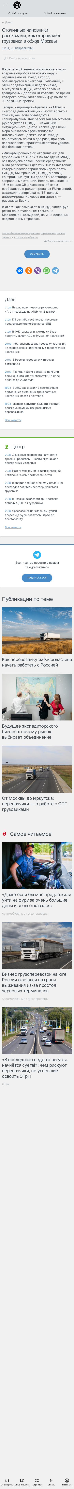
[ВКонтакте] (19, 270)
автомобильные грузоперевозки (21, 233)
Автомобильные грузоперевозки (25, 913)
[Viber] (37, 270)
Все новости (13, 420)
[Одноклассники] (28, 270)
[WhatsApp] (46, 270)
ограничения (48, 233)
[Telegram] (55, 270)
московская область (26, 237)
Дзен (5, 1084)
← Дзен (6, 22)
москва (61, 233)
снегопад (7, 237)
